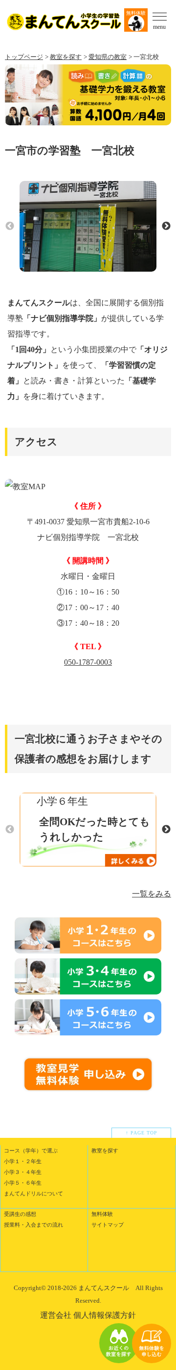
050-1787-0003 (88, 662)
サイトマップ (107, 1225)
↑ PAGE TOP (141, 1132)
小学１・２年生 (23, 1161)
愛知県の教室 (107, 56)
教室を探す (66, 56)
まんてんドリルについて (33, 1193)
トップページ (24, 56)
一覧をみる (151, 894)
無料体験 (136, 13)
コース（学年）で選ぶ (31, 1150)
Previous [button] (10, 226)
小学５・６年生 (23, 1183)
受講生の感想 (20, 1214)
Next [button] (166, 226)
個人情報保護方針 (104, 1315)
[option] (88, 226)
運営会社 (55, 1315)
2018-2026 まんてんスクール (88, 1287)
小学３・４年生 (23, 1172)
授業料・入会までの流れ (33, 1225)
